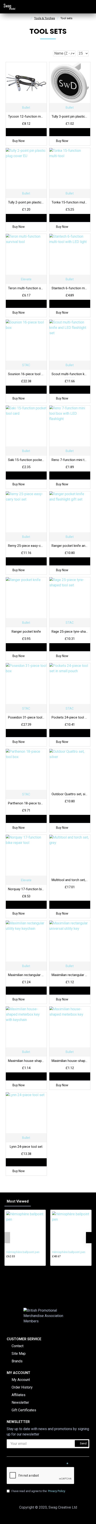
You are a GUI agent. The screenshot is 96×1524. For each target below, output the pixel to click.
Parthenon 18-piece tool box (26, 803)
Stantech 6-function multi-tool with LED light (70, 288)
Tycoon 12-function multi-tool (26, 116)
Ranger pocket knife (26, 632)
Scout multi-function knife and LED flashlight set (70, 374)
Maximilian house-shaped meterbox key (70, 1061)
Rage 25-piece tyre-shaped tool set (70, 632)
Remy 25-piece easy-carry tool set (26, 546)
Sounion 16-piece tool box (26, 374)
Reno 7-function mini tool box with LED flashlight (70, 460)
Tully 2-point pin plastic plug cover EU (26, 202)
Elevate (26, 279)
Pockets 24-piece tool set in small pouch (70, 717)
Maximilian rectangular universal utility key (70, 975)
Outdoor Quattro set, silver (70, 794)
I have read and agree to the (38, 1491)
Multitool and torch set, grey (70, 880)
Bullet (26, 107)
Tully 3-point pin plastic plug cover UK (70, 116)
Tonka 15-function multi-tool (70, 202)
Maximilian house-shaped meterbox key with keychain (26, 1061)
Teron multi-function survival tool (26, 288)
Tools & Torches (44, 18)
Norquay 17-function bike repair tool (26, 889)
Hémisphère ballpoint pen (23, 1252)
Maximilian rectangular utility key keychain (26, 975)
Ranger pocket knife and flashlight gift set (70, 546)
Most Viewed (18, 1201)
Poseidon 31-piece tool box (26, 717)
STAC (26, 365)
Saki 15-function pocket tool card (26, 460)
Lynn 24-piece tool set (26, 1147)
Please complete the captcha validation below (36, 1463)
